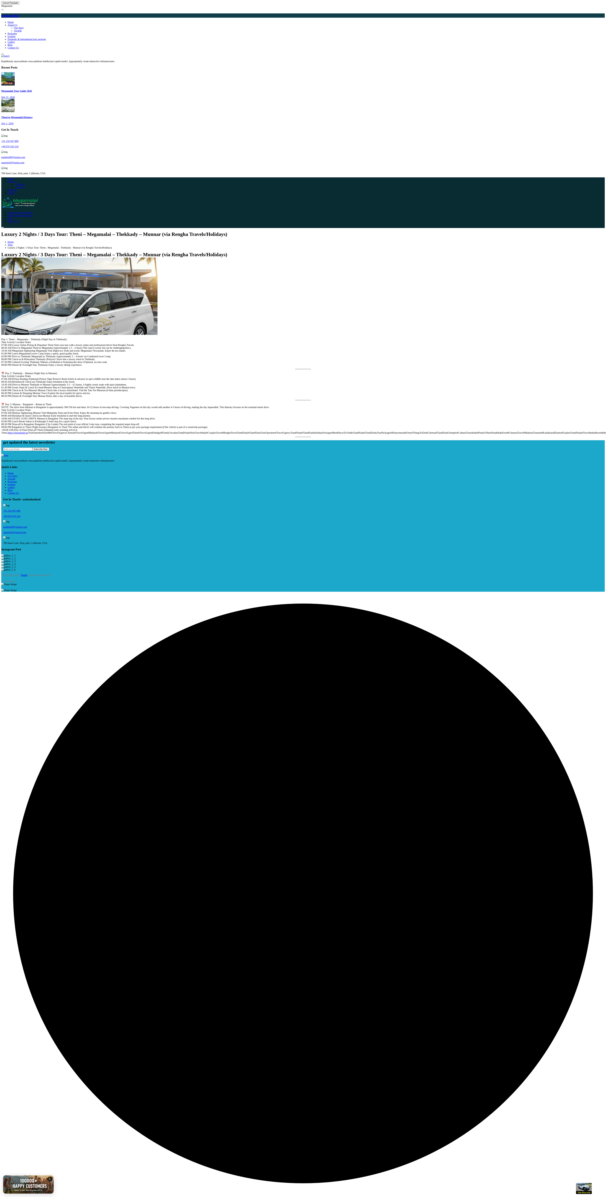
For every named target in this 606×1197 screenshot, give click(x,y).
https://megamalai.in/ (18, 432)
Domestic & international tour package (27, 39)
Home (11, 22)
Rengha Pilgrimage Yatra (20, 215)
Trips (10, 244)
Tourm (24, 575)
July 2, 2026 (7, 123)
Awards (18, 30)
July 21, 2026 (8, 97)
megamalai (10, 15)
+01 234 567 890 (9, 141)
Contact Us (13, 47)
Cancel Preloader (10, 3)
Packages (12, 33)
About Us (12, 25)
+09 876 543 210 (9, 146)
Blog (10, 45)
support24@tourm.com (12, 162)
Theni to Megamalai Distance (17, 117)
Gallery (11, 42)
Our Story (19, 28)
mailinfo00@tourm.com (13, 157)
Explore (11, 36)
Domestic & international (20, 212)
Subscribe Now (41, 449)
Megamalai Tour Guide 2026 (16, 91)
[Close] (49, 1178)
